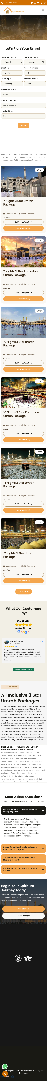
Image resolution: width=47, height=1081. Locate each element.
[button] (43, 10)
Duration (5, 68)
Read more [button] (8, 660)
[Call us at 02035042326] (5, 1074)
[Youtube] (38, 3)
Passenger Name (8, 89)
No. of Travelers (31, 68)
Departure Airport (9, 57)
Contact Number (8, 100)
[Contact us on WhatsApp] (5, 1066)
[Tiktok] (41, 3)
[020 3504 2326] (2, 3)
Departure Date (31, 57)
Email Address (7, 111)
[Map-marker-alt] (45, 3)
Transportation (31, 79)
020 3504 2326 (11, 3)
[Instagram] (35, 3)
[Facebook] (32, 3)
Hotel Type (6, 79)
